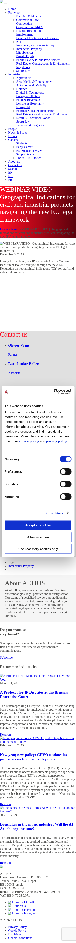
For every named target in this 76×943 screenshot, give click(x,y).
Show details (54, 513)
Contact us (15, 165)
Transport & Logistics (30, 125)
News (15, 229)
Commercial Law (27, 20)
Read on (5, 734)
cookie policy (29, 441)
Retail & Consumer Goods (33, 118)
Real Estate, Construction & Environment (42, 63)
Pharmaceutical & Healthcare (35, 110)
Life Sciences (24, 52)
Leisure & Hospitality (30, 103)
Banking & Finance (28, 16)
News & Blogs (17, 132)
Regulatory (23, 67)
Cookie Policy (17, 930)
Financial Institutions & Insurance (37, 38)
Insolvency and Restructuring (35, 45)
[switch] (65, 471)
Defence (21, 89)
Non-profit (23, 107)
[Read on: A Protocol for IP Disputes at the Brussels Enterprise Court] (38, 679)
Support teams (25, 154)
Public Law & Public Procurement (38, 60)
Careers (13, 139)
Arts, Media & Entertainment (34, 81)
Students (21, 143)
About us (14, 161)
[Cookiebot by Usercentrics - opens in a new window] (54, 391)
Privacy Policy (17, 927)
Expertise (14, 12)
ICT (18, 41)
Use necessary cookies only (38, 549)
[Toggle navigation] (5, 3)
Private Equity (25, 56)
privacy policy (56, 441)
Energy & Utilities (28, 96)
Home (12, 9)
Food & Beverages (28, 99)
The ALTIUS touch (28, 158)
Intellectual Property (29, 49)
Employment (24, 34)
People (12, 129)
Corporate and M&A (29, 27)
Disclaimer (15, 934)
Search (12, 168)
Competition (24, 23)
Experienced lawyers (29, 150)
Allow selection (38, 537)
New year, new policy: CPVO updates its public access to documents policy (33, 757)
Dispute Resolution (28, 30)
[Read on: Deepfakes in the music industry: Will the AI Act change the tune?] (38, 811)
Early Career (24, 147)
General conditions (20, 938)
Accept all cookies (38, 525)
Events (12, 136)
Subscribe (6, 657)
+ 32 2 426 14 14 (13, 888)
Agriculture (23, 78)
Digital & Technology (30, 92)
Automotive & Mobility (31, 85)
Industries (14, 74)
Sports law (23, 70)
